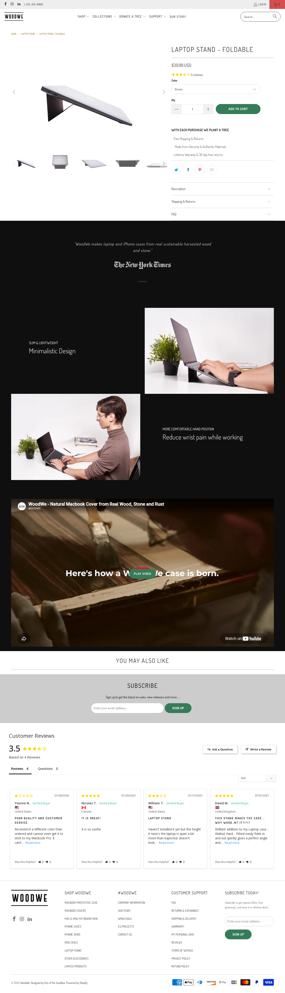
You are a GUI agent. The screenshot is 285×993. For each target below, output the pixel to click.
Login (262, 4)
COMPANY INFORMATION (131, 902)
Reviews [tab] (17, 768)
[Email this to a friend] (212, 170)
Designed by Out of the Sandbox (48, 983)
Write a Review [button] (260, 749)
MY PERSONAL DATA (182, 934)
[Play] (89, 92)
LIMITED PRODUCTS (75, 966)
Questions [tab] (45, 768)
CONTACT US (125, 934)
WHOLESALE (125, 918)
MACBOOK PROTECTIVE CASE (81, 902)
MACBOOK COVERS (75, 910)
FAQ (173, 902)
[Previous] (14, 92)
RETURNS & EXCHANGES (185, 910)
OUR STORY (124, 910)
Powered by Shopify (77, 983)
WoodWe (25, 983)
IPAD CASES (71, 942)
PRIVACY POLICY (180, 958)
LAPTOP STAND (73, 950)
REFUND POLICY (180, 966)
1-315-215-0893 (33, 4)
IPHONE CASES (73, 926)
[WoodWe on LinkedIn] (19, 4)
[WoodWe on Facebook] (5, 4)
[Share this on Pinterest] (200, 170)
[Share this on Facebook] (188, 170)
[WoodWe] (13, 16)
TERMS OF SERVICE (182, 950)
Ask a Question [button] (222, 749)
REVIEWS (176, 942)
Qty (173, 100)
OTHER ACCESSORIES (76, 958)
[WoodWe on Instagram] (12, 4)
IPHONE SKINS (72, 934)
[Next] (163, 92)
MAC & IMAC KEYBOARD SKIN (81, 918)
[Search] (275, 17)
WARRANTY (177, 926)
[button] (84, 16)
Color (174, 80)
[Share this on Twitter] (176, 170)
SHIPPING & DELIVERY (183, 918)
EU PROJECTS (126, 926)
